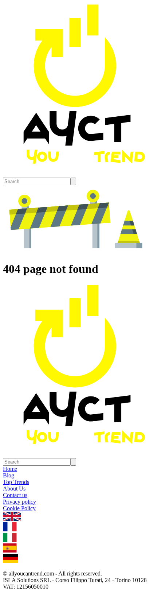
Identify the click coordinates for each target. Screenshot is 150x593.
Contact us (15, 495)
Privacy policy (19, 502)
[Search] (73, 181)
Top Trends (16, 482)
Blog (8, 475)
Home (10, 469)
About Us (14, 488)
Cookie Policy (19, 508)
